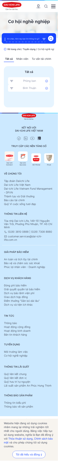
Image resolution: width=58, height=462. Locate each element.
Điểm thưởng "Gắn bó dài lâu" (22, 300)
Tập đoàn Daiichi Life (16, 181)
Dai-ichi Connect (9, 164)
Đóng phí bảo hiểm (15, 285)
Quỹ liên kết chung (15, 374)
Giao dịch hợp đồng (16, 297)
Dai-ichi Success (23, 164)
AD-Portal (36, 165)
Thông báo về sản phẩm (18, 406)
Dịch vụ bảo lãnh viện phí (19, 293)
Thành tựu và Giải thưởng (19, 196)
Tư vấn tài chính (41, 58)
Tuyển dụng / (30, 49)
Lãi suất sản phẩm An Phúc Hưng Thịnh (27, 385)
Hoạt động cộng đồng (17, 327)
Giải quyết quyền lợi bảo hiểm (22, 289)
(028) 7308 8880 (41, 231)
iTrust (49, 165)
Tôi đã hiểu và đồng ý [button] (29, 454)
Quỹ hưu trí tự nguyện (17, 381)
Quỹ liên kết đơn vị (15, 377)
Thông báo (10, 323)
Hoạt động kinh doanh (17, 330)
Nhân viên (22, 58)
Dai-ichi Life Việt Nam (17, 184)
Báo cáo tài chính (14, 200)
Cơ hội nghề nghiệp (15, 355)
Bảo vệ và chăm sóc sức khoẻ (22, 263)
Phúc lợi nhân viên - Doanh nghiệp (24, 267)
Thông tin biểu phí (15, 402)
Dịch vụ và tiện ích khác (18, 304)
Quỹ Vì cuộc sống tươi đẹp (20, 204)
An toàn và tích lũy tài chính (21, 259)
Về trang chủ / (14, 49)
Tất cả (9, 58)
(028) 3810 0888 (18, 231)
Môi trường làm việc (16, 351)
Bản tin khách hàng (15, 334)
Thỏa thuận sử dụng (20, 438)
